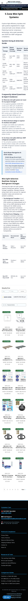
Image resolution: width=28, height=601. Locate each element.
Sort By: (5, 305)
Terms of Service (5, 537)
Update (22, 291)
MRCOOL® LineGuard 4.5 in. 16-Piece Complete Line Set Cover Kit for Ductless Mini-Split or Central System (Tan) (7, 359)
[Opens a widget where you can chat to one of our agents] (6, 597)
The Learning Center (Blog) (8, 558)
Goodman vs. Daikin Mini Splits (9, 576)
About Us (3, 547)
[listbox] (13, 305)
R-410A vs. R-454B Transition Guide (10, 581)
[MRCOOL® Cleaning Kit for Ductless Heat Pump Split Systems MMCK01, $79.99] (7, 464)
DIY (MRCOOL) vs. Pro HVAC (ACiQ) (10, 578)
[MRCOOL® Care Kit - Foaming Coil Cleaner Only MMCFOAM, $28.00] (20, 464)
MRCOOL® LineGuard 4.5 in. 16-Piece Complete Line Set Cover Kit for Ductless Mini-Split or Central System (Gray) (20, 359)
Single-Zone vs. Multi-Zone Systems (10, 583)
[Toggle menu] (2, 3)
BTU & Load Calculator (7, 560)
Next (23, 489)
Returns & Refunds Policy (7, 540)
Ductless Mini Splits (6, 565)
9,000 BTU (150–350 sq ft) (20, 297)
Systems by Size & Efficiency (8, 563)
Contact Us (4, 545)
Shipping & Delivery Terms (8, 542)
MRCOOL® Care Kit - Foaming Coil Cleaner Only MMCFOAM (20, 476)
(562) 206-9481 (6, 513)
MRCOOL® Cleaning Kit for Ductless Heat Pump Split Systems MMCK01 (7, 476)
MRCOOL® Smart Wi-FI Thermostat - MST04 (7, 329)
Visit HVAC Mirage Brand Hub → (14, 163)
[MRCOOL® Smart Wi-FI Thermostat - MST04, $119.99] (7, 318)
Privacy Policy (4, 535)
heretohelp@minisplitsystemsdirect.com (13, 518)
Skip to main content (14, 1)
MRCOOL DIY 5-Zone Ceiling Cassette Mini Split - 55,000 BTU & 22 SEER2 (7, 417)
